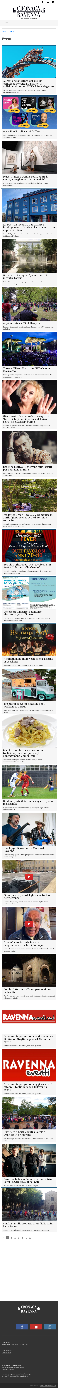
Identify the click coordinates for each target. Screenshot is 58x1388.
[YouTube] (48, 2)
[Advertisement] (29, 1268)
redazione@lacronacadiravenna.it (16, 1344)
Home (4, 31)
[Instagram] (53, 2)
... (26, 1238)
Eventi (12, 31)
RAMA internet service (48, 1386)
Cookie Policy (6, 1352)
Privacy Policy (6, 1350)
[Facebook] (42, 2)
